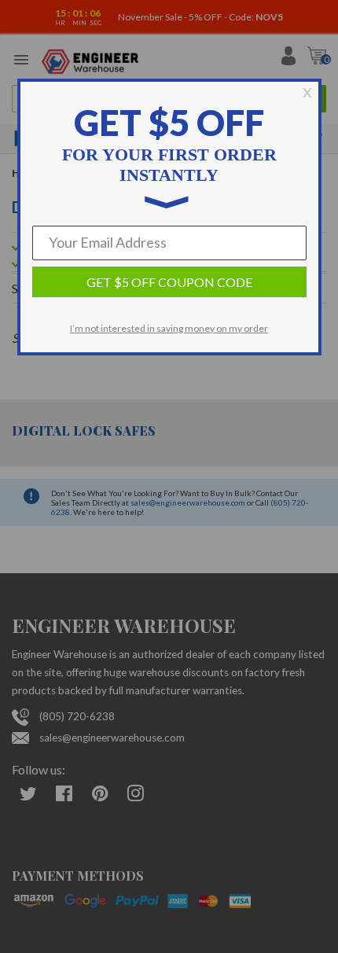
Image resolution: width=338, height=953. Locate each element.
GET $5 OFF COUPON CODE (169, 281)
